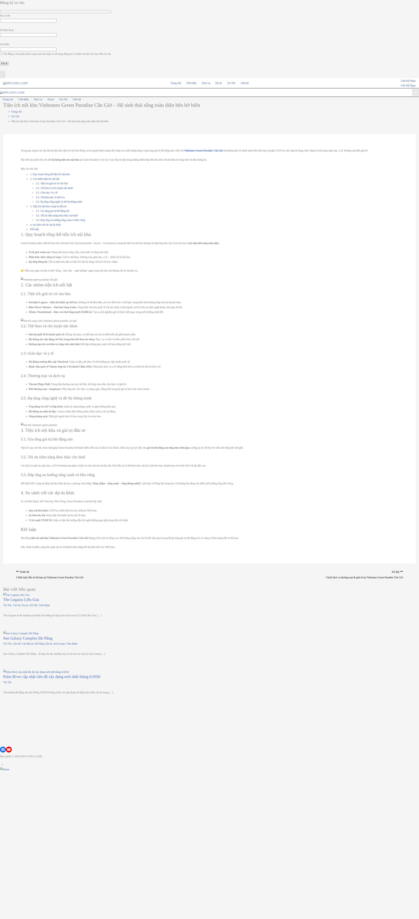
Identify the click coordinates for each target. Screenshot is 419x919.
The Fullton (240, 724)
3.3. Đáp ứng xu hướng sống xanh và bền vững (60, 220)
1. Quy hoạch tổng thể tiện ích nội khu (50, 174)
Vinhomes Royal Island (323, 724)
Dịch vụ (206, 83)
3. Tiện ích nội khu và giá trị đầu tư (48, 206)
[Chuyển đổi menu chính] (415, 92)
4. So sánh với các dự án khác (45, 224)
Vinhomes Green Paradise (13, 724)
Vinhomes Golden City (349, 724)
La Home (277, 724)
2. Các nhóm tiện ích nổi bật (44, 178)
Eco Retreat (112, 724)
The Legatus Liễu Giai (21, 599)
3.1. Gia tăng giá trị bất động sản (53, 211)
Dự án (218, 83)
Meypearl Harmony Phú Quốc (21, 728)
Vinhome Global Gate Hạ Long (88, 724)
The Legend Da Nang (258, 724)
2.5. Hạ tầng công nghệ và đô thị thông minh (59, 201)
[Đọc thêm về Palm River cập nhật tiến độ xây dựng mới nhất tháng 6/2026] (36, 671)
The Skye (145, 724)
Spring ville (290, 724)
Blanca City (303, 724)
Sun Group (59, 643)
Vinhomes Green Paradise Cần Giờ (203, 150)
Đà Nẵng (39, 643)
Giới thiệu (191, 83)
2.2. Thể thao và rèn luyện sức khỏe (54, 188)
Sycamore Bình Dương (220, 724)
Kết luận (34, 229)
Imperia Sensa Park (128, 724)
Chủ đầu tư (27, 643)
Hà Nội (33, 605)
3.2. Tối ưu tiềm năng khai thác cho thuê (57, 215)
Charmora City (198, 724)
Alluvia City (158, 724)
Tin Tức (231, 83)
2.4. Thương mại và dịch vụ (50, 197)
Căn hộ (16, 605)
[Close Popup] (3, 74)
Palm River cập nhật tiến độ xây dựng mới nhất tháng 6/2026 (51, 676)
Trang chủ (176, 83)
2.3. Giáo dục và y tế (46, 192)
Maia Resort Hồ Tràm (177, 724)
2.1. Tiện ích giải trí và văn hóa (52, 183)
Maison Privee (64, 724)
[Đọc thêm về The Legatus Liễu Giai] (16, 594)
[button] (408, 80)
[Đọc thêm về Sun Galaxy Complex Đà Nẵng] (20, 633)
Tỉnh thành (44, 605)
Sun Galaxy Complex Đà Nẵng (27, 638)
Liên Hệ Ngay (408, 85)
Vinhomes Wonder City (375, 724)
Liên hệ (245, 83)
